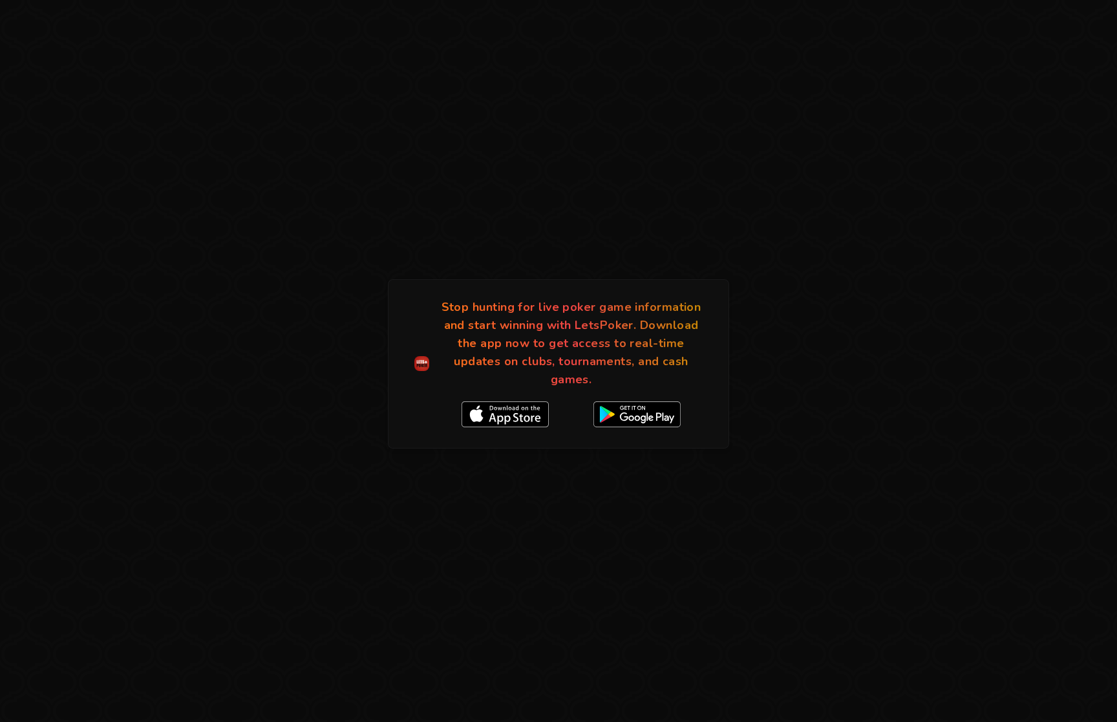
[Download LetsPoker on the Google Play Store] (637, 414)
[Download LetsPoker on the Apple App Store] (505, 414)
